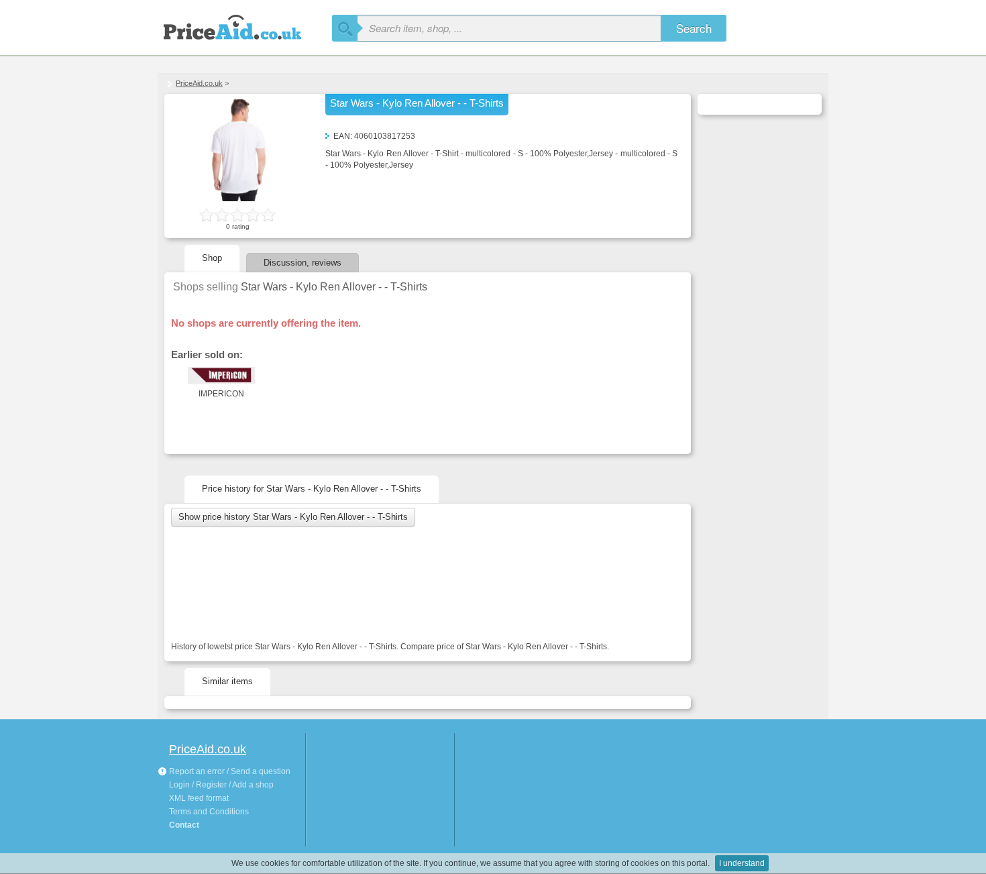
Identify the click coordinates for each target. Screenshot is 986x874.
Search (694, 27)
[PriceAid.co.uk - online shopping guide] (245, 25)
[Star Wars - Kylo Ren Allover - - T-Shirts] (238, 198)
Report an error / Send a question (228, 771)
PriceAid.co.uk (199, 83)
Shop (212, 258)
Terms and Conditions (209, 811)
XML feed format (199, 798)
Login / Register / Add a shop (221, 784)
